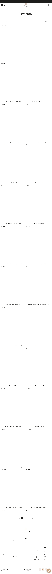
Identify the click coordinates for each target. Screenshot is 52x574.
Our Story (13, 550)
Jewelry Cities (14, 556)
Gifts (3, 554)
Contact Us (14, 553)
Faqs (45, 559)
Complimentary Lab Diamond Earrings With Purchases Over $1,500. (26, 1)
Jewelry (4, 553)
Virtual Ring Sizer (36, 559)
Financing (45, 550)
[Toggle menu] (2, 5)
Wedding (4, 551)
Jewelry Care (35, 557)
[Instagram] (43, 569)
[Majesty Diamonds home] (26, 5)
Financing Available (5, 568)
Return (45, 556)
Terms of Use (27, 570)
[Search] (49, 8)
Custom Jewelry (5, 557)
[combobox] (46, 8)
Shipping (45, 554)
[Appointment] (4, 5)
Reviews (13, 557)
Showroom (14, 551)
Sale (3, 556)
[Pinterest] (46, 569)
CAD (4, 569)
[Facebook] (40, 569)
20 (30, 518)
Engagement (5, 550)
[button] (3, 22)
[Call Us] (46, 5)
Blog (12, 554)
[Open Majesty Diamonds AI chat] (49, 571)
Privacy (45, 557)
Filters (46, 21)
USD (7, 569)
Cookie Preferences (5, 570)
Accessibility (35, 560)
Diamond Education (36, 553)
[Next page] (32, 518)
